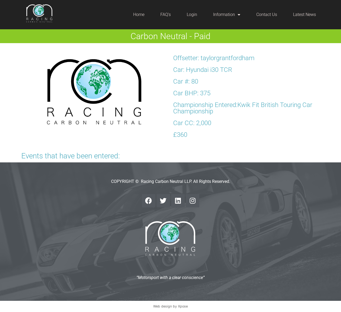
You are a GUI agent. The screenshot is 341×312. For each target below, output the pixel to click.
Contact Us (266, 14)
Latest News (304, 14)
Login (192, 14)
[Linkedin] (178, 200)
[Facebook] (148, 200)
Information (224, 14)
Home (138, 14)
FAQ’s (165, 14)
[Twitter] (163, 200)
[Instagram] (192, 200)
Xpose (183, 306)
